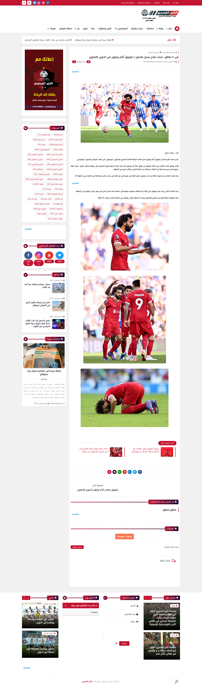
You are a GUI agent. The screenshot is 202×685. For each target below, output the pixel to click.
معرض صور (40, 208)
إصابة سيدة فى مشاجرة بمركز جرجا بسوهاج (123, 40)
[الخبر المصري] (159, 15)
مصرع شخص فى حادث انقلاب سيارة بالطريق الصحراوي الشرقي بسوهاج (69, 40)
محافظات (150, 28)
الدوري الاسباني (54, 154)
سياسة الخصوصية (143, 2)
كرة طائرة (58, 203)
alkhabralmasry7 (56, 403)
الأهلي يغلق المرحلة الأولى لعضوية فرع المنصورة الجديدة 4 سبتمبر (41, 621)
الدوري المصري (55, 169)
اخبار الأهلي (43, 134)
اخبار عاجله (39, 139)
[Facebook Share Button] (140, 472)
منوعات (53, 28)
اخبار (170, 28)
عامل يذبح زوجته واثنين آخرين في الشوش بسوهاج (38, 304)
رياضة (161, 28)
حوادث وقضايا (137, 28)
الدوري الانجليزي (153, 52)
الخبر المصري (87, 681)
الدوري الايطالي (35, 159)
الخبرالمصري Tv (121, 28)
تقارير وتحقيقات (104, 28)
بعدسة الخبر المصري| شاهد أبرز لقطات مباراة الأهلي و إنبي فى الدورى (163, 621)
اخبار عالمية (56, 144)
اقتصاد (58, 149)
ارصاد (41, 144)
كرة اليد (32, 198)
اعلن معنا (166, 2)
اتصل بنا (176, 2)
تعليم (85, 28)
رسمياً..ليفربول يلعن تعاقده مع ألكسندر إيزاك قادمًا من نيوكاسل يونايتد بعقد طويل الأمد (145, 450)
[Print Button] (109, 472)
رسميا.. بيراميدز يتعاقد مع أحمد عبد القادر (37, 285)
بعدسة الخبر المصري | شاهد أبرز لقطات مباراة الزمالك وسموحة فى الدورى (162, 650)
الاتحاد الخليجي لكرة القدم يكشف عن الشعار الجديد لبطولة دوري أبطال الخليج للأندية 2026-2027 (41, 649)
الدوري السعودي (55, 164)
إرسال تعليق (77, 547)
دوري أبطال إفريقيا (34, 179)
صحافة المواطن (65, 28)
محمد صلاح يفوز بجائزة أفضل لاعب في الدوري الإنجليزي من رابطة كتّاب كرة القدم (93, 450)
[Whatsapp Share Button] (119, 472)
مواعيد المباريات (55, 218)
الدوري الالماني (35, 154)
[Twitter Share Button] (135, 472)
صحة (93, 28)
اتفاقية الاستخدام (127, 2)
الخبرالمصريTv (42, 149)
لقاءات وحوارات (42, 203)
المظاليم (38, 169)
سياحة (47, 189)
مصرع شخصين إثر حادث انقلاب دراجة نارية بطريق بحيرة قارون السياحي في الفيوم (37, 323)
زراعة (59, 189)
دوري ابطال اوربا (55, 184)
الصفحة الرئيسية (169, 52)
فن (78, 28)
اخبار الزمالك (56, 139)
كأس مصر (46, 198)
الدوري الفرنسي (35, 164)
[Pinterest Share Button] (130, 472)
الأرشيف (157, 2)
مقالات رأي (56, 213)
